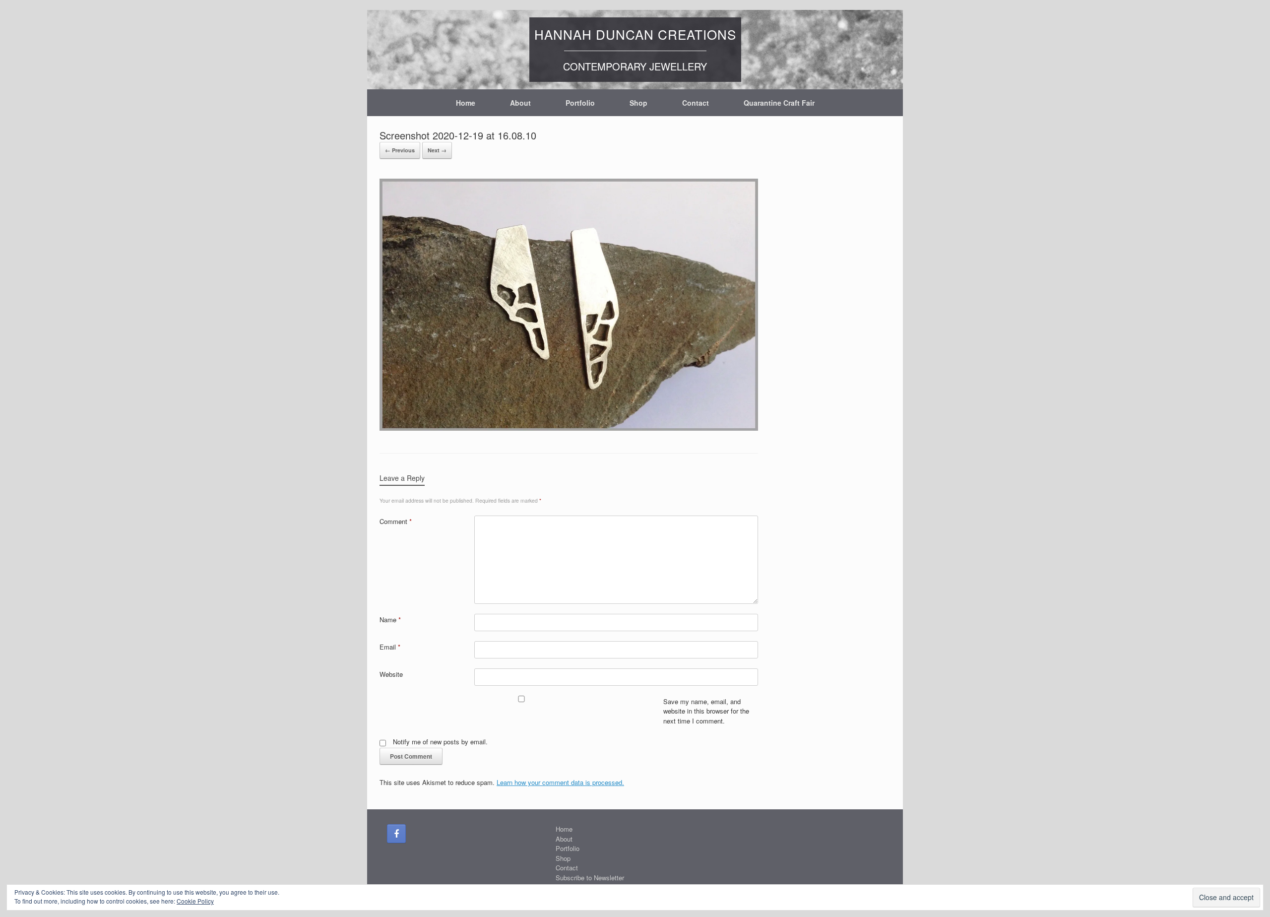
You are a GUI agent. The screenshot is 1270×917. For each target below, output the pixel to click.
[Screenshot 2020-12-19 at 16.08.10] (569, 428)
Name (390, 619)
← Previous (400, 150)
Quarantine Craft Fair (779, 103)
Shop (638, 103)
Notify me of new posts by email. (440, 741)
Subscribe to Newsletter (590, 877)
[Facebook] (396, 833)
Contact (695, 103)
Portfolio (580, 103)
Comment (396, 521)
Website (391, 674)
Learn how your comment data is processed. (560, 782)
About (520, 103)
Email (390, 647)
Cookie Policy (195, 901)
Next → (437, 150)
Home (465, 103)
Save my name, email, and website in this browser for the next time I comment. (706, 711)
